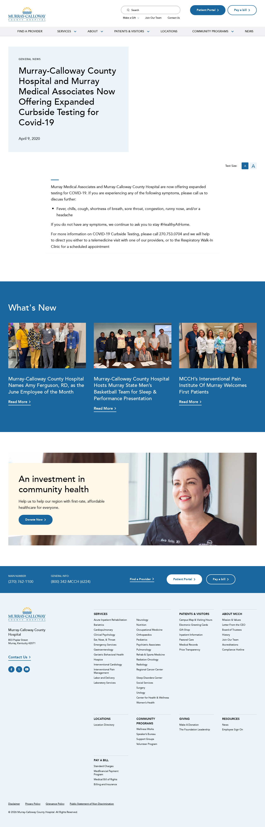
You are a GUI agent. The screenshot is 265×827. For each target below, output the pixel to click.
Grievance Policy (55, 803)
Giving (184, 719)
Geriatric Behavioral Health (109, 654)
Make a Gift (129, 18)
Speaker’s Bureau (146, 734)
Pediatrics (141, 639)
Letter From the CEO (233, 625)
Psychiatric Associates (148, 644)
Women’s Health (145, 702)
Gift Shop (184, 629)
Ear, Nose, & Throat (104, 639)
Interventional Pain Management (104, 671)
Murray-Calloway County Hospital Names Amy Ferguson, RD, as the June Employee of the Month (46, 385)
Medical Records (188, 644)
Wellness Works (145, 729)
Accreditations (230, 644)
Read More (17, 402)
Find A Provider (29, 31)
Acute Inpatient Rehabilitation (110, 620)
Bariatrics (99, 625)
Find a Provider (140, 579)
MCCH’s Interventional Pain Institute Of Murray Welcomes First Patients (213, 385)
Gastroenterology (103, 649)
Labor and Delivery (104, 677)
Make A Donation (189, 724)
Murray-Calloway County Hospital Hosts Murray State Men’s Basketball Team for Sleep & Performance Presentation (131, 388)
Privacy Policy (32, 803)
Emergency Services (105, 644)
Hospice (98, 659)
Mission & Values (231, 620)
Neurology (142, 620)
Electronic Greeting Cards (193, 625)
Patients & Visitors (129, 31)
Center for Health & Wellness (152, 697)
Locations (169, 31)
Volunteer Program (146, 744)
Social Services (144, 682)
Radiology (141, 664)
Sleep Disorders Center (149, 677)
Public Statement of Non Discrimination (92, 803)
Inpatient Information (191, 634)
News (249, 31)
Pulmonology (143, 649)
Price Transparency (189, 649)
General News (30, 59)
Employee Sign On (232, 729)
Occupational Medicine (149, 629)
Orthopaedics (144, 634)
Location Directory (104, 724)
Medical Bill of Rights (105, 779)
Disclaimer (14, 803)
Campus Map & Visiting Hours (195, 620)
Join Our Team (153, 18)
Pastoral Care (186, 639)
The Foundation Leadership (194, 729)
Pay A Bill (101, 760)
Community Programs (210, 31)
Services (64, 31)
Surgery (140, 687)
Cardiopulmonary (103, 629)
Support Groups (145, 739)
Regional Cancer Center (149, 669)
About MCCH (232, 614)
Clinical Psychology (104, 634)
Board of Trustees (232, 629)
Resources (231, 719)
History (226, 634)
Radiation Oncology (147, 659)
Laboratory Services (105, 682)
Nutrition (141, 625)
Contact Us (174, 18)
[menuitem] (30, 31)
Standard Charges (103, 766)
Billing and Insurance (105, 784)
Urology (140, 692)
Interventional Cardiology (108, 664)
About (93, 31)
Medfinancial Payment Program (106, 772)
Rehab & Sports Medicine (150, 654)
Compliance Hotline (233, 649)
